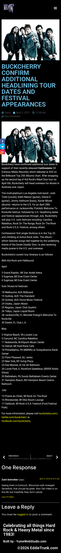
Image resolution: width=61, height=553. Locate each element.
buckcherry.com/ (48, 413)
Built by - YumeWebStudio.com (24, 541)
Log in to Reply (8, 497)
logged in (22, 514)
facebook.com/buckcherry (16, 421)
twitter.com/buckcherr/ (14, 417)
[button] (55, 8)
